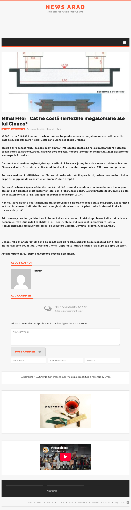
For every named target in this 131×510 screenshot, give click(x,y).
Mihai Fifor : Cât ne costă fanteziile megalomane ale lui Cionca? (63, 121)
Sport (71, 502)
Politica (6, 129)
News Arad (65, 7)
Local (39, 502)
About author (21, 263)
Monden (95, 502)
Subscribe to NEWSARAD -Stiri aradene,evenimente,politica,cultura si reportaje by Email (66, 377)
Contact (107, 502)
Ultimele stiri (18, 129)
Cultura (61, 502)
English (118, 502)
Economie (82, 502)
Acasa (30, 502)
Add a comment (22, 295)
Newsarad (52, 491)
